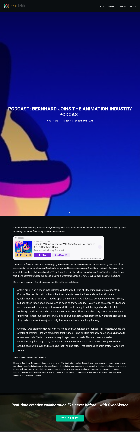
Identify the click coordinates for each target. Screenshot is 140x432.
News (68, 121)
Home (101, 6)
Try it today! (70, 418)
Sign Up (122, 6)
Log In (133, 6)
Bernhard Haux (85, 121)
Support (111, 6)
